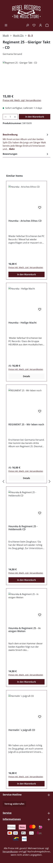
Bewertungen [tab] (10, 153)
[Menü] (6, 25)
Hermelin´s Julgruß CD (21, 730)
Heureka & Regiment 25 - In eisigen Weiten (24, 630)
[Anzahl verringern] (5, 116)
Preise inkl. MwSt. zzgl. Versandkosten (22, 100)
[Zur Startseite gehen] (26, 11)
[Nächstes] (50, 481)
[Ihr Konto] (40, 25)
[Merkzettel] (34, 25)
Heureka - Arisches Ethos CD (25, 220)
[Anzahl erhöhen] (15, 116)
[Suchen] (27, 25)
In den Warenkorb (34, 116)
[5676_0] (26, 76)
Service (7, 812)
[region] (26, 76)
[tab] (26, 141)
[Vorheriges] (3, 481)
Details (26, 376)
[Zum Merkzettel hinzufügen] (39, 207)
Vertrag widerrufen (14, 803)
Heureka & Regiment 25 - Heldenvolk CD (23, 528)
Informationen (12, 819)
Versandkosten (10, 851)
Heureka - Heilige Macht (22, 322)
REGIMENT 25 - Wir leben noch (26, 424)
